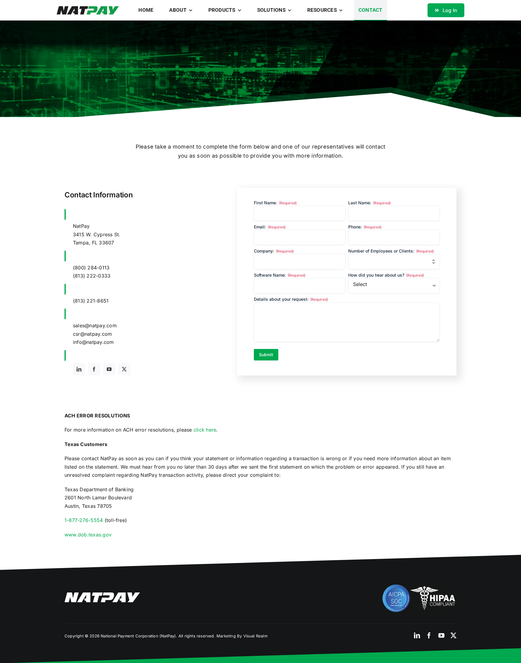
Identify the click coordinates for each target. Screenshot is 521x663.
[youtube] (109, 369)
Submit (266, 354)
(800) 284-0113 (91, 268)
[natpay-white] (102, 595)
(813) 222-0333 (91, 276)
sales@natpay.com (95, 325)
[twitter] (124, 369)
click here (205, 430)
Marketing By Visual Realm (241, 635)
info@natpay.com (93, 342)
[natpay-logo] (88, 8)
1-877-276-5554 (84, 520)
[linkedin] (79, 369)
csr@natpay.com (92, 334)
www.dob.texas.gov (88, 535)
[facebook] (94, 369)
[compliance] (418, 586)
